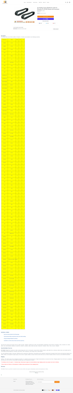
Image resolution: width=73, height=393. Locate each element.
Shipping (38, 13)
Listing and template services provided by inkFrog (36, 371)
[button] (39, 10)
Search (14, 381)
